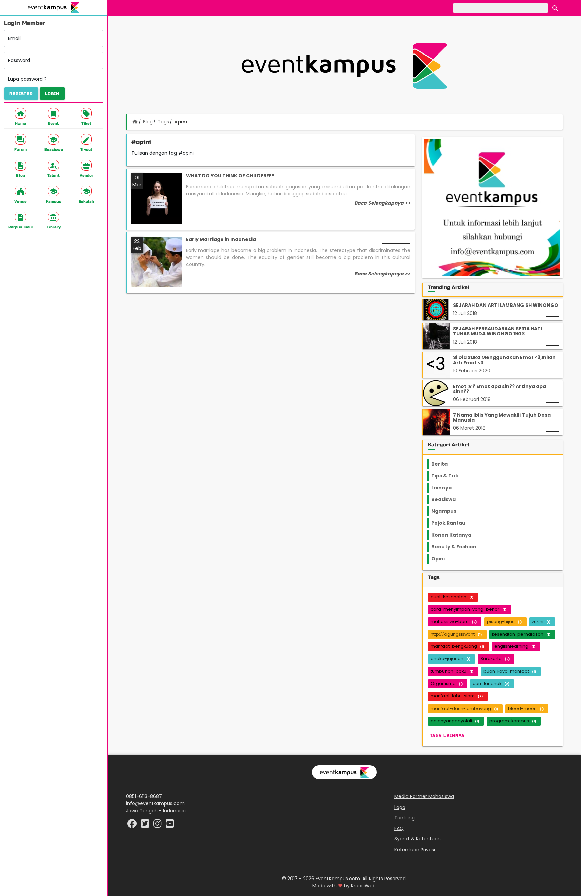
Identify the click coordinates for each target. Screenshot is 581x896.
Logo (399, 807)
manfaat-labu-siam (457, 696)
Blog (148, 121)
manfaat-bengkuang (457, 646)
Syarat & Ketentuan (417, 838)
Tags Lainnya (447, 735)
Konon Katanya (455, 535)
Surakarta (495, 658)
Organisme (447, 683)
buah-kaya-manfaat (509, 671)
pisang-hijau (504, 621)
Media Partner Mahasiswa (424, 796)
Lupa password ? (27, 79)
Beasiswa (447, 499)
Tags (163, 121)
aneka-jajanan (450, 658)
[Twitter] (146, 825)
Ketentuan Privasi (414, 849)
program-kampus (512, 721)
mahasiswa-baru (454, 621)
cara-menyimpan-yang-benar (468, 609)
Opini (442, 558)
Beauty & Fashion (457, 546)
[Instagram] (158, 825)
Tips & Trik (450, 475)
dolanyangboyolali (455, 721)
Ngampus (447, 511)
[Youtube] (170, 825)
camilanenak (491, 683)
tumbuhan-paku (452, 671)
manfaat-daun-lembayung (464, 708)
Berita (445, 464)
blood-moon (526, 708)
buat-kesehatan (452, 597)
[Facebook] (132, 825)
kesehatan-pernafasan (521, 634)
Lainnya (447, 487)
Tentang (404, 817)
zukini (541, 621)
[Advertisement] (344, 66)
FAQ (399, 828)
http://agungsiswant (456, 634)
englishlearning (514, 646)
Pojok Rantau (452, 522)
